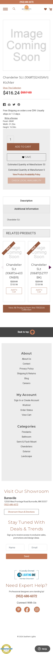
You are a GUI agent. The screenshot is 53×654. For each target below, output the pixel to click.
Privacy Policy (27, 368)
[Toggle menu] (7, 9)
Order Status (26, 410)
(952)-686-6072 (11, 504)
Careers (26, 383)
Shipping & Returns (26, 373)
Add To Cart (14, 291)
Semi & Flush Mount (26, 441)
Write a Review (11, 118)
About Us (26, 359)
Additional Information (26, 208)
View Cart (26, 415)
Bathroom (26, 436)
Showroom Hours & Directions (21, 512)
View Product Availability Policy (26, 174)
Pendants (26, 432)
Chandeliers (26, 446)
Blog (26, 378)
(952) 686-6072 (26, 2)
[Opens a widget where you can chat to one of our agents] (42, 649)
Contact (26, 363)
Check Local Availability (26, 180)
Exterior (26, 451)
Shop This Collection (12, 88)
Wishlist (26, 405)
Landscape (26, 456)
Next (50, 267)
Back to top (23, 332)
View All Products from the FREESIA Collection (26, 308)
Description (26, 200)
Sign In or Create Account (26, 400)
